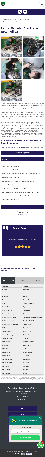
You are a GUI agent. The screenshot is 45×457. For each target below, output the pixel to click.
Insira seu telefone (25, 427)
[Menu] (42, 4)
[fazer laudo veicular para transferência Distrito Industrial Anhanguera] (11, 90)
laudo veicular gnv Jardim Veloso (12, 170)
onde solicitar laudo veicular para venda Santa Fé (16, 185)
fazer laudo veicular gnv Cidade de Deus (14, 188)
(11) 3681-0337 (12, 147)
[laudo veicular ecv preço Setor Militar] (11, 68)
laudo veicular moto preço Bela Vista (13, 199)
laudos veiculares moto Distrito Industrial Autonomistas (18, 181)
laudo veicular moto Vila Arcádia (11, 166)
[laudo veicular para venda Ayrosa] (33, 46)
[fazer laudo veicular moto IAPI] (11, 46)
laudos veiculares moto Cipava (11, 177)
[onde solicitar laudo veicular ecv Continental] (33, 68)
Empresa (22, 415)
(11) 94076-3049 (23, 215)
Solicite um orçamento (22, 152)
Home (22, 409)
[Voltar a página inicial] (3, 4)
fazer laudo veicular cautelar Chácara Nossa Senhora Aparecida (21, 174)
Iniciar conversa (25, 438)
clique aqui (22, 147)
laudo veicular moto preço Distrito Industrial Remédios (18, 196)
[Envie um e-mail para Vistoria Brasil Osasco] (25, 12)
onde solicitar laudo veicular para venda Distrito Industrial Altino (21, 192)
